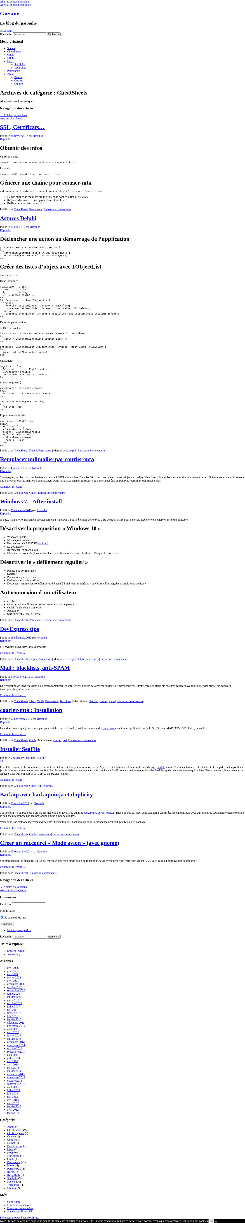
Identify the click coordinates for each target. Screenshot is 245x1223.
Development (14, 1146)
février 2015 (14, 1035)
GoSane (9, 13)
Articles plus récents (13, 118)
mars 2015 (13, 1032)
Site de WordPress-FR (19, 1211)
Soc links (19, 64)
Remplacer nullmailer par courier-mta (47, 459)
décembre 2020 (16, 983)
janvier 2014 (14, 1070)
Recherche (6, 34)
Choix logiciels (15, 1133)
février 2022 (14, 977)
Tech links (20, 67)
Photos (18, 77)
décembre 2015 (16, 1022)
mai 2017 (12, 1009)
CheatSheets (14, 51)
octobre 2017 (14, 1003)
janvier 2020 (14, 996)
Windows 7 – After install (31, 501)
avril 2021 (13, 980)
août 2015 (12, 1029)
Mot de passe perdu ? (19, 930)
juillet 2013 (13, 1090)
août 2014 (12, 1054)
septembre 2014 (16, 1051)
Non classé (13, 1155)
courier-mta (108, 728)
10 (1, 761)
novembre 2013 (16, 1077)
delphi (72, 450)
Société (11, 48)
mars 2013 (13, 1103)
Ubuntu (11, 1188)
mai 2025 (12, 974)
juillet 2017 (13, 1006)
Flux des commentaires (20, 1208)
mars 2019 (13, 1000)
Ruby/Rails (13, 1175)
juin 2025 (12, 971)
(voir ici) (43, 543)
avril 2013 (13, 1099)
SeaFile (161, 767)
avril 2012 (13, 1109)
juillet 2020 (13, 993)
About (10, 74)
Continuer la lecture (13, 486)
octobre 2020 (14, 987)
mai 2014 (12, 1061)
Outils (10, 54)
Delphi (33, 450)
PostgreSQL (14, 1168)
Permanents (13, 70)
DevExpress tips (19, 629)
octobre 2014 (14, 1048)
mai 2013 (12, 1096)
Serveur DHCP (16, 950)
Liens (10, 61)
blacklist (93, 701)
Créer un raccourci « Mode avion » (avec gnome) (59, 843)
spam (112, 701)
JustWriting (13, 954)
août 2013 (12, 1087)
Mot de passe (7, 910)
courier (103, 701)
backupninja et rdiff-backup (99, 812)
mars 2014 (13, 1067)
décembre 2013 (16, 1074)
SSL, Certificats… (22, 127)
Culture (18, 83)
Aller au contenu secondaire (16, 4)
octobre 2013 (14, 1080)
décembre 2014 (16, 1041)
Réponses (45, 785)
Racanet (11, 1171)
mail (65, 740)
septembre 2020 (16, 990)
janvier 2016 (14, 1019)
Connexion (13, 1201)
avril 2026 (13, 967)
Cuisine (18, 80)
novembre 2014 (16, 1045)
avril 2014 (13, 1064)
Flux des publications (19, 1205)
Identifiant (5, 904)
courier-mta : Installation (31, 710)
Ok (211, 1221)
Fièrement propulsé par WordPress (19, 1217)
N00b (10, 57)
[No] (215, 1221)
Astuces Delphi (18, 218)
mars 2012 (13, 1112)
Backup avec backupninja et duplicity (46, 794)
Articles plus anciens (13, 115)
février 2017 (14, 1012)
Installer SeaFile (20, 749)
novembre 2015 (16, 1025)
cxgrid (72, 659)
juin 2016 (12, 1016)
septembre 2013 (16, 1083)
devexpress (92, 659)
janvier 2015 (14, 1038)
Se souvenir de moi (15, 917)
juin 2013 (12, 1093)
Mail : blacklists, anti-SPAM (35, 667)
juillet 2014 (13, 1058)
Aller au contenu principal (14, 1)
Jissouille (38, 135)
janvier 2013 (14, 1106)
